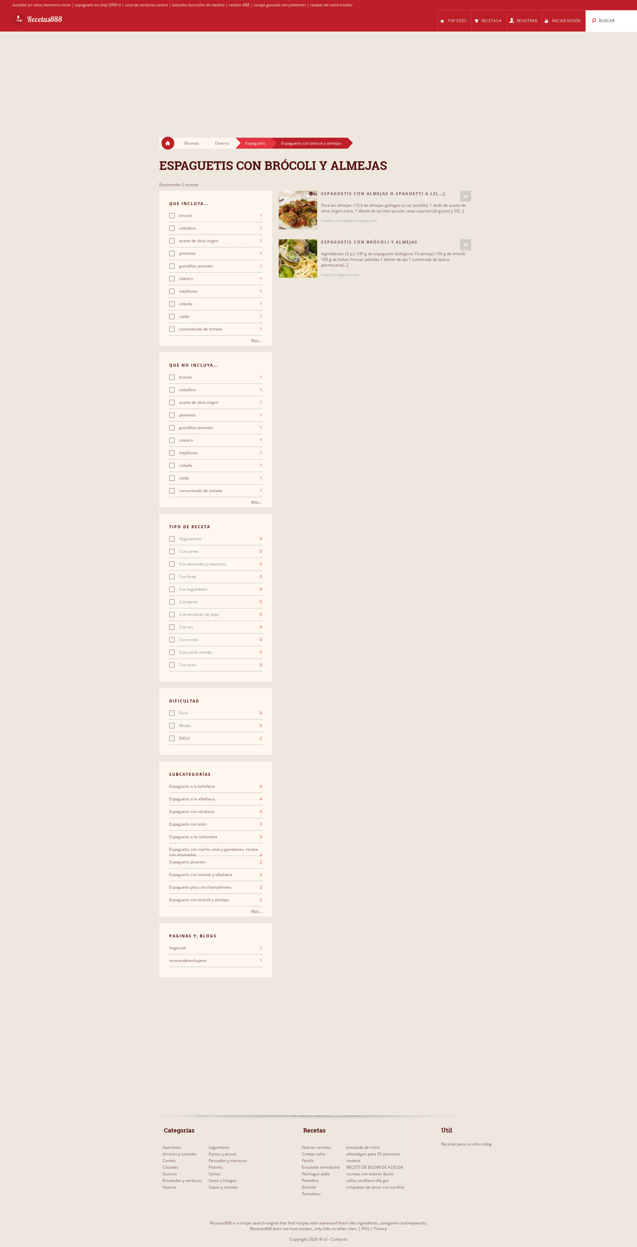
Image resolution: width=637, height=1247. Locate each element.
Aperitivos (172, 1147)
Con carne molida (220, 652)
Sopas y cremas (223, 1187)
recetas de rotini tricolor (331, 5)
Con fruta (220, 576)
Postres (216, 1167)
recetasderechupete (215, 960)
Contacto (339, 1239)
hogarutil (215, 948)
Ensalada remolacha (321, 1167)
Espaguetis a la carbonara (215, 837)
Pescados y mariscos (228, 1160)
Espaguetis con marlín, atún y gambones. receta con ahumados (215, 849)
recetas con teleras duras (369, 1174)
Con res (220, 627)
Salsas (215, 1174)
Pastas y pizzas (223, 1154)
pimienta (220, 253)
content (353, 1160)
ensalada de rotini (363, 1147)
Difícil (220, 738)
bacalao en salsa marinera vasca (42, 5)
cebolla (220, 304)
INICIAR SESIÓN (566, 21)
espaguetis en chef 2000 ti (98, 5)
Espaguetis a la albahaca (215, 799)
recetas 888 (239, 5)
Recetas (191, 143)
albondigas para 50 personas (373, 1154)
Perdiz (308, 1160)
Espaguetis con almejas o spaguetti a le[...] (383, 193)
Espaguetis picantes (215, 862)
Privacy (380, 1228)
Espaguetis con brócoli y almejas (311, 143)
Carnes (169, 1160)
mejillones (220, 291)
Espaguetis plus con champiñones (215, 887)
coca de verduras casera (146, 5)
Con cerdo (220, 639)
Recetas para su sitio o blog (466, 1144)
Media (220, 725)
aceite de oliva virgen (220, 241)
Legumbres (219, 1147)
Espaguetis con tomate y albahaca (215, 874)
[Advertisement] (318, 78)
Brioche (309, 1187)
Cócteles (170, 1167)
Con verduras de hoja (220, 614)
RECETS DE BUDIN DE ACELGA (374, 1167)
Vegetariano (220, 539)
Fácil (220, 713)
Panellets (310, 1180)
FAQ (365, 1228)
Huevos (170, 1187)
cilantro (220, 278)
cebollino (220, 228)
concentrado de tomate (220, 329)
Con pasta (220, 602)
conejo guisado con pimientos (280, 5)
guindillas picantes (220, 266)
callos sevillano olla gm (367, 1180)
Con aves (220, 665)
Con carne (220, 551)
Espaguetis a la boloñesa (215, 786)
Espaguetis (255, 143)
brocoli (220, 215)
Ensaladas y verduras (182, 1180)
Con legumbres (220, 589)
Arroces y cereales (180, 1154)
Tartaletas (311, 1194)
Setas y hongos (223, 1180)
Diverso (222, 143)
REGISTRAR (527, 21)
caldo (220, 316)
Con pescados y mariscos (220, 564)
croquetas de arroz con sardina (375, 1187)
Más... (256, 340)
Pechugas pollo (316, 1174)
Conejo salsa (313, 1154)
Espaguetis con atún (215, 824)
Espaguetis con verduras (215, 811)
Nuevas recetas (316, 1147)
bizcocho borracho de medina (198, 5)
